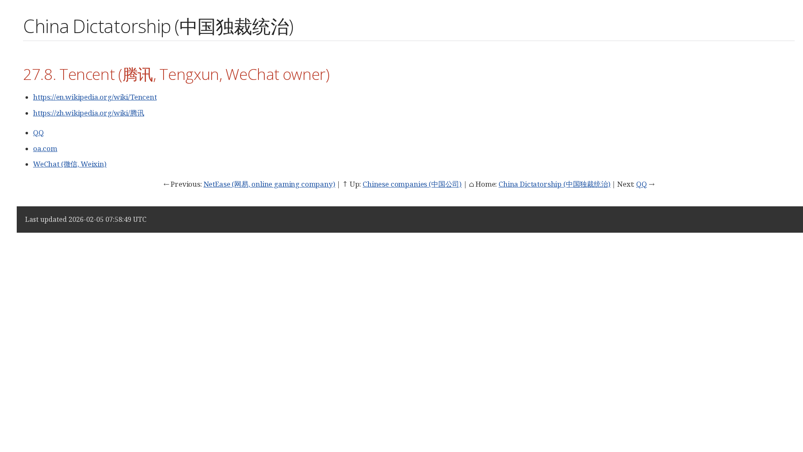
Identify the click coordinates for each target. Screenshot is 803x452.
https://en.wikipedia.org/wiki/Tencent (95, 97)
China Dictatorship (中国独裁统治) (554, 184)
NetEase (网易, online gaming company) (269, 184)
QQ (38, 132)
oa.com (45, 148)
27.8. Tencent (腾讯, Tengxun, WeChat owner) (176, 74)
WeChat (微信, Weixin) (70, 164)
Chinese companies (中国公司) (412, 184)
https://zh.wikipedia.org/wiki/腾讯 (88, 113)
